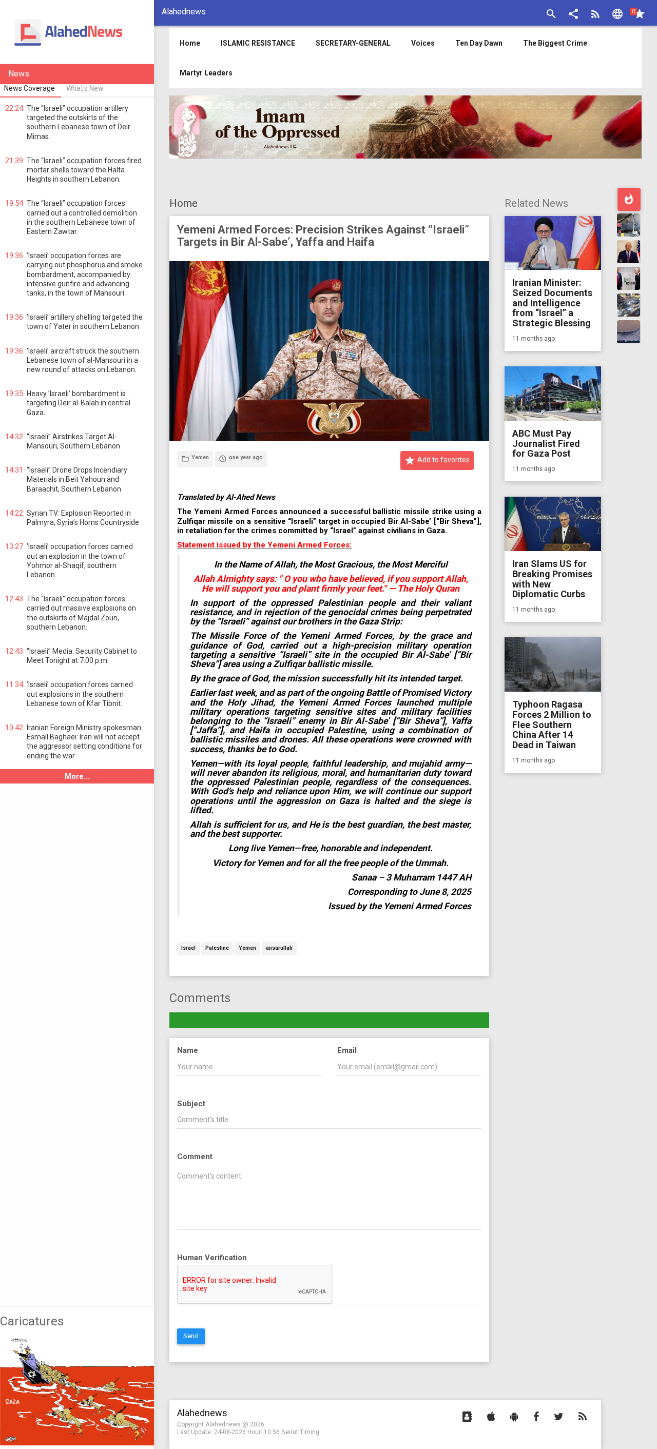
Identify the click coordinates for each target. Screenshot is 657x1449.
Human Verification (212, 1257)
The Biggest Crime (555, 43)
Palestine (217, 948)
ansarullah (279, 948)
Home (183, 203)
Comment (194, 1156)
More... (77, 776)
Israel (188, 948)
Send (191, 1336)
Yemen (247, 948)
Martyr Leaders (206, 73)
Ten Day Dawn (479, 43)
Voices (423, 43)
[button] (573, 15)
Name (187, 1050)
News (18, 74)
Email (347, 1050)
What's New (85, 88)
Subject (191, 1103)
